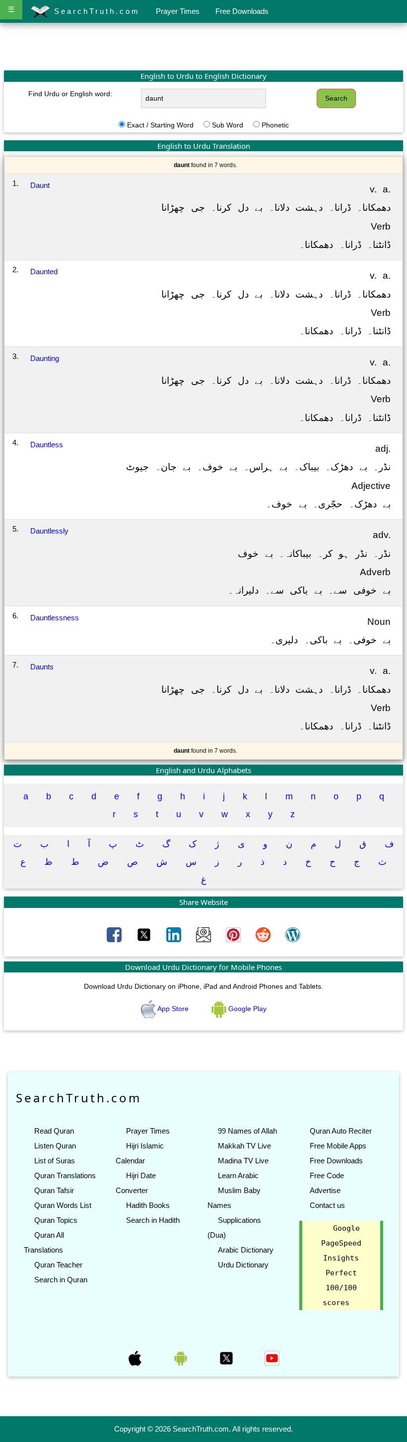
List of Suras (54, 1160)
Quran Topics (55, 1220)
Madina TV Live (243, 1160)
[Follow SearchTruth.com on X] (227, 1358)
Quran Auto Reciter (341, 1131)
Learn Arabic (238, 1175)
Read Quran (54, 1131)
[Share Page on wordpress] (292, 934)
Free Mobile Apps (338, 1146)
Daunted (44, 271)
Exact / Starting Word (160, 125)
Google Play (246, 1009)
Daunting (44, 358)
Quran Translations (65, 1175)
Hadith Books (148, 1205)
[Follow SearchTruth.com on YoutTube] (272, 1358)
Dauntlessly (49, 531)
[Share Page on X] (145, 934)
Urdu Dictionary (243, 1265)
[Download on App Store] (136, 1358)
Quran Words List (62, 1205)
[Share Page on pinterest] (234, 934)
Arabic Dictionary (245, 1250)
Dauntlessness (54, 617)
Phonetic (275, 125)
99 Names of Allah (247, 1131)
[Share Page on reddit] (264, 934)
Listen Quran (55, 1146)
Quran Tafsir (54, 1190)
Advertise (325, 1190)
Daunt (40, 185)
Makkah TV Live (244, 1146)
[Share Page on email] (204, 934)
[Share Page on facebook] (115, 934)
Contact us (327, 1205)
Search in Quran (60, 1279)
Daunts (42, 666)
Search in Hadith (153, 1220)
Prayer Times (178, 11)
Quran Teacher (58, 1265)
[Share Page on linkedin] (174, 934)
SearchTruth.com (95, 11)
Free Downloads (242, 11)
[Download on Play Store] (181, 1358)
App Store (173, 1009)
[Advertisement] (203, 46)
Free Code (327, 1175)
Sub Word (227, 125)
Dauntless (46, 444)
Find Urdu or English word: (70, 94)
